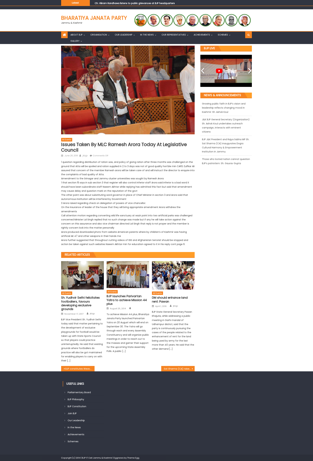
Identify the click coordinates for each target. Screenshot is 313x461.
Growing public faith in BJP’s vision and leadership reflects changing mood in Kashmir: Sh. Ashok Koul (152, 3)
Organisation (98, 34)
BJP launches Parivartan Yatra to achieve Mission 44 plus (127, 300)
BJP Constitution (77, 406)
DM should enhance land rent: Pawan (170, 299)
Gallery (75, 41)
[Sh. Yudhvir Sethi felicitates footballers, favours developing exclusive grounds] (82, 275)
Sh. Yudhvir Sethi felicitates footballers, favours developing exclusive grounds (80, 303)
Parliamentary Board (79, 392)
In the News (147, 34)
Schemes (223, 34)
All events (66, 139)
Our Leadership (123, 34)
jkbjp (85, 155)
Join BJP (72, 413)
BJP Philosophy (76, 399)
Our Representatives (174, 34)
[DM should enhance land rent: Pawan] (173, 275)
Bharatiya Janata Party (94, 18)
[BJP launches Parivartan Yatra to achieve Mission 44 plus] (128, 274)
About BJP (76, 34)
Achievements (202, 34)
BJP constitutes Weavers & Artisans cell (80, 368)
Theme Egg (133, 457)
